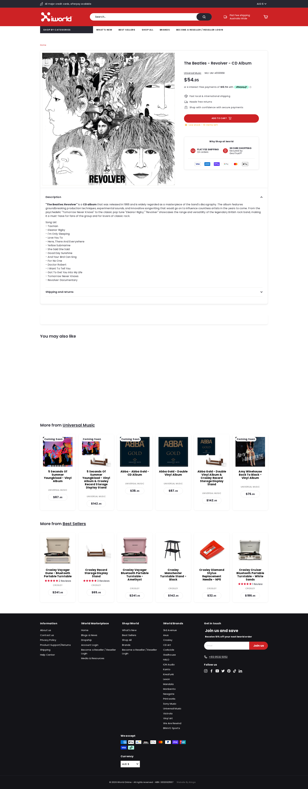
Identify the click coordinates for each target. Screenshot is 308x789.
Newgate (168, 694)
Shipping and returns (59, 292)
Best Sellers (127, 29)
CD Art (167, 645)
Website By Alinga (186, 782)
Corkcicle (168, 649)
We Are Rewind (172, 723)
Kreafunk (168, 674)
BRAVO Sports (171, 728)
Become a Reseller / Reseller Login (199, 29)
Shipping (45, 649)
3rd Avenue (170, 630)
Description (53, 197)
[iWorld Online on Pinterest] (229, 671)
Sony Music (169, 703)
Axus (166, 635)
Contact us (47, 635)
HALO (166, 659)
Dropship (86, 640)
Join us (258, 646)
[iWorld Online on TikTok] (234, 671)
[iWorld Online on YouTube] (217, 671)
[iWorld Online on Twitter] (223, 671)
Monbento (169, 689)
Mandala (168, 684)
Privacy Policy (48, 640)
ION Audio (169, 664)
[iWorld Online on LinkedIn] (240, 671)
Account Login (89, 645)
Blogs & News (89, 635)
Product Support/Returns (55, 645)
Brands (165, 29)
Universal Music (192, 73)
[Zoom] (108, 119)
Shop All (147, 29)
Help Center (47, 654)
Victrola (167, 713)
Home (43, 45)
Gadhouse (169, 654)
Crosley (167, 640)
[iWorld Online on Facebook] (211, 671)
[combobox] (151, 17)
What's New (104, 29)
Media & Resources (92, 658)
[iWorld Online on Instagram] (205, 671)
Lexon (166, 679)
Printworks (169, 698)
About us (45, 630)
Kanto (167, 669)
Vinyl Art (168, 718)
